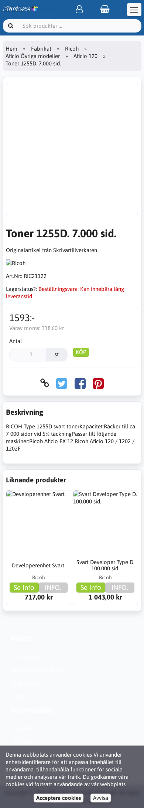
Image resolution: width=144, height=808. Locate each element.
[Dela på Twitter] (61, 383)
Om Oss (20, 741)
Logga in (21, 695)
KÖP (81, 352)
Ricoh (72, 48)
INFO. (53, 587)
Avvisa (100, 798)
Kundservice (25, 656)
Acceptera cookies (58, 798)
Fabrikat (41, 48)
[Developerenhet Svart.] (38, 522)
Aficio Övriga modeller (33, 56)
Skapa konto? (28, 682)
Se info (24, 587)
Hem (11, 48)
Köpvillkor (23, 728)
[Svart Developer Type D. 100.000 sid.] (105, 522)
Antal (15, 341)
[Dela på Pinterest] (98, 383)
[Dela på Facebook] (80, 383)
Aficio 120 (85, 56)
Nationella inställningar (39, 669)
